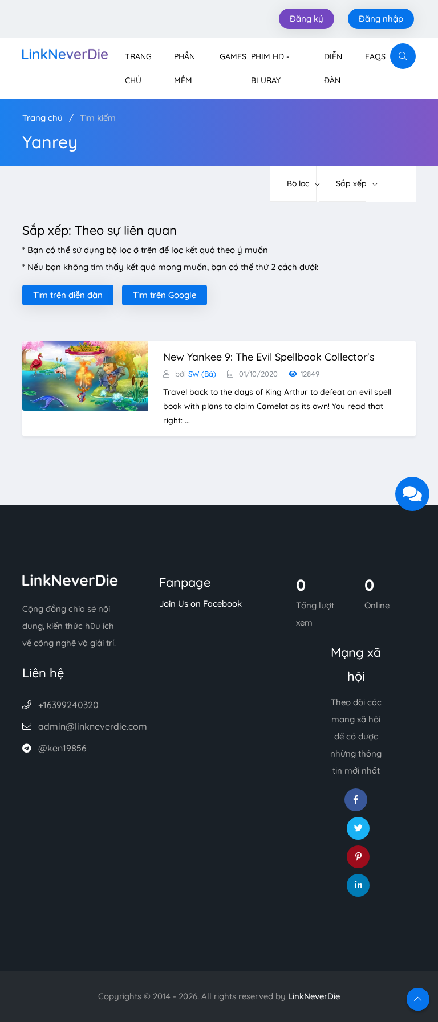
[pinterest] (358, 856)
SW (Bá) (202, 373)
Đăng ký (306, 18)
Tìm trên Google (164, 294)
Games (233, 56)
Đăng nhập (381, 18)
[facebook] (355, 799)
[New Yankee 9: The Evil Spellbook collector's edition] (85, 374)
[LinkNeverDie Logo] (65, 52)
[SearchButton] (403, 56)
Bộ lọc (299, 183)
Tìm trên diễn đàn (68, 294)
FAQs (375, 56)
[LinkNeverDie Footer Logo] (70, 579)
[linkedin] (358, 885)
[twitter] (358, 828)
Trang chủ (42, 117)
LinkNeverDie (314, 996)
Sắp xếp (352, 183)
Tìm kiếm (98, 117)
